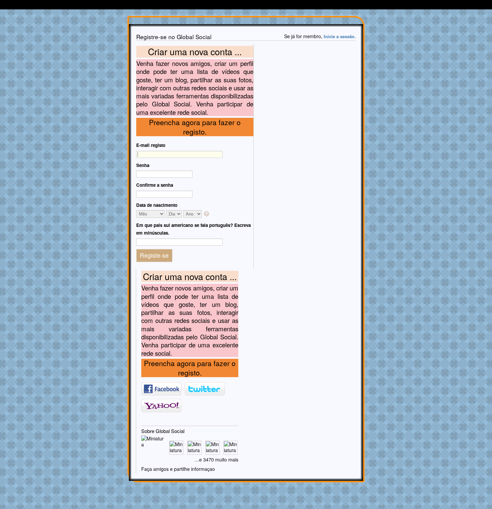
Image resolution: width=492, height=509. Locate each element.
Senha (142, 165)
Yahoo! (161, 405)
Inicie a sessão (339, 36)
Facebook (161, 389)
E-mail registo (150, 145)
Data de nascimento (156, 205)
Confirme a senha (154, 185)
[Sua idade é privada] (207, 214)
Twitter (205, 389)
